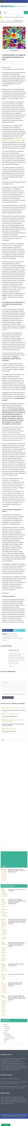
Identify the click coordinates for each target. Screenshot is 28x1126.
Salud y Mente (6, 1034)
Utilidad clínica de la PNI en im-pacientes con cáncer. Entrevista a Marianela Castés (16, 871)
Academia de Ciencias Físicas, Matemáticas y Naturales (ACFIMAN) (13, 724)
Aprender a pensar (12, 633)
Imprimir (14, 64)
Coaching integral (8, 1036)
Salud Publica (6, 1039)
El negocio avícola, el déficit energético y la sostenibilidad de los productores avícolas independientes (17, 901)
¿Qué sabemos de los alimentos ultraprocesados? (16, 964)
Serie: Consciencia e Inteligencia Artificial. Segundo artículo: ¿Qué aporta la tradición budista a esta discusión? (16, 997)
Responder (11, 666)
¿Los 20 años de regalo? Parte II (10, 716)
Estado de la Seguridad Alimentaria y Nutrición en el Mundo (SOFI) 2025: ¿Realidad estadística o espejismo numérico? (17, 921)
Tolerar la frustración (18, 638)
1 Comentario (11, 62)
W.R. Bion (5, 640)
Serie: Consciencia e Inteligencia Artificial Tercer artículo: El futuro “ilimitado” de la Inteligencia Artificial (16, 944)
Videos (4, 1042)
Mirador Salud (11, 61)
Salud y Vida (6, 1026)
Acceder (2, 1108)
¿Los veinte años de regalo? (9, 731)
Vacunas (5, 1032)
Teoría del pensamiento (7, 638)
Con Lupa (5, 62)
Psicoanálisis (14, 636)
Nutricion (6, 1030)
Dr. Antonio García (6, 636)
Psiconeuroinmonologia (10, 1038)
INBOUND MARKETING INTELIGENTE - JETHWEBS (14, 1116)
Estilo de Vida (7, 1028)
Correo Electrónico (22, 64)
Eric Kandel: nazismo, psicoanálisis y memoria (13, 17)
